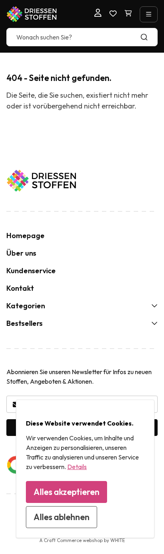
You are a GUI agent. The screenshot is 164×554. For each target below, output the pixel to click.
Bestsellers (24, 323)
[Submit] (148, 37)
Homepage (25, 235)
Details (77, 467)
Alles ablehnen (61, 517)
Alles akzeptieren (66, 492)
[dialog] (85, 469)
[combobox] (82, 37)
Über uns (21, 253)
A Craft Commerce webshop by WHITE (82, 540)
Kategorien (25, 305)
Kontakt (20, 288)
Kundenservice (31, 270)
